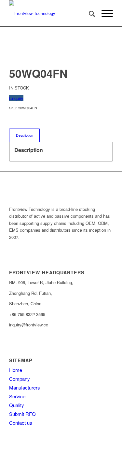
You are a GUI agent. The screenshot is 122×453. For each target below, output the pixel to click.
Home (15, 369)
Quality (16, 405)
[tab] (24, 135)
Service (17, 396)
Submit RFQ (22, 413)
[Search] (88, 13)
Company (19, 378)
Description (24, 135)
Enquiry (16, 98)
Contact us (20, 422)
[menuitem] (88, 13)
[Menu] (104, 13)
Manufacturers (24, 387)
